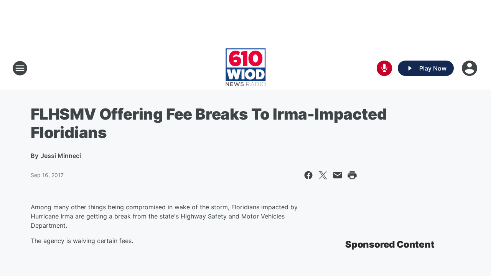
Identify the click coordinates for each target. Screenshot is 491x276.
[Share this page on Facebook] (308, 175)
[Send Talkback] (384, 68)
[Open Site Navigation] (20, 68)
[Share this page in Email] (337, 175)
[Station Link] (246, 68)
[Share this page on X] (323, 175)
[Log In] (470, 68)
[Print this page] (352, 175)
